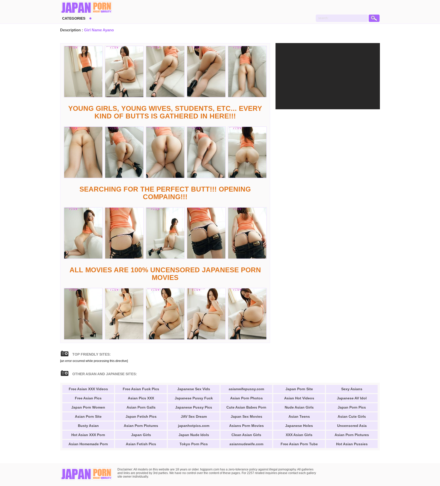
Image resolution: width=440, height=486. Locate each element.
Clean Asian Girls (246, 435)
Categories (73, 18)
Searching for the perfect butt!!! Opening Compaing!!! (165, 193)
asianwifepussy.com (246, 389)
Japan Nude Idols (193, 435)
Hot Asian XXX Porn (88, 435)
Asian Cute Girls (352, 416)
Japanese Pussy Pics (193, 407)
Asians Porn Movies (246, 426)
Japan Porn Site (299, 389)
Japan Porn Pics (352, 407)
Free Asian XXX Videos (88, 389)
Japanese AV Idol (352, 398)
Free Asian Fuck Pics (141, 389)
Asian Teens (299, 416)
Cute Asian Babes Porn (246, 407)
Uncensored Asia (352, 426)
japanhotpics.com (193, 426)
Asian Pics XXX (141, 398)
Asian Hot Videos (299, 398)
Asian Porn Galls (141, 407)
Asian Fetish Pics (141, 444)
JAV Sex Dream (194, 416)
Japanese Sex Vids (193, 389)
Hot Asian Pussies (352, 444)
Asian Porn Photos (246, 398)
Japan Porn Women (88, 407)
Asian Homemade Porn (88, 444)
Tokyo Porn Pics (194, 444)
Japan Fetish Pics (141, 416)
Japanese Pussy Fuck (194, 398)
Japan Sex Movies (246, 416)
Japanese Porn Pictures (86, 7)
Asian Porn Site (88, 416)
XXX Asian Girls (299, 435)
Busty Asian (88, 426)
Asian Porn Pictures (141, 426)
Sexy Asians (351, 389)
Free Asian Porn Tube (299, 444)
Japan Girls (141, 435)
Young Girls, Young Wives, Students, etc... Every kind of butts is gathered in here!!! (165, 112)
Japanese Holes (299, 426)
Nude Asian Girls (299, 407)
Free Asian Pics (88, 398)
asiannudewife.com (246, 444)
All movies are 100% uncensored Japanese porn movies (165, 273)
